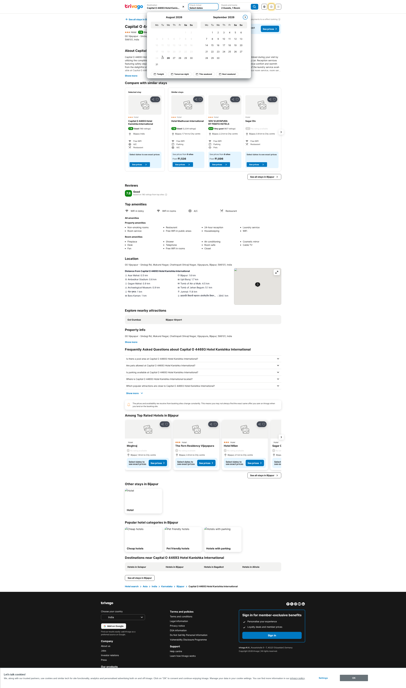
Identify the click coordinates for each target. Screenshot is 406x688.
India (154, 586)
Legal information (179, 621)
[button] (166, 6)
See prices (268, 29)
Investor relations (110, 655)
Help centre (176, 651)
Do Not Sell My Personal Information (188, 635)
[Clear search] (183, 7)
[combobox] (166, 7)
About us (105, 646)
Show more (131, 75)
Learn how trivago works (183, 656)
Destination (152, 5)
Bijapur (180, 586)
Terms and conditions (181, 616)
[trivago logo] (134, 6)
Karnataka (166, 586)
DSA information (178, 630)
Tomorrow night (181, 74)
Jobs (103, 650)
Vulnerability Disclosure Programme (188, 639)
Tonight (160, 74)
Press (104, 659)
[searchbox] (166, 8)
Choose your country (112, 611)
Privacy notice (177, 625)
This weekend (205, 74)
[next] (245, 17)
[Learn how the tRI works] (166, 194)
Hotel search (132, 586)
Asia (145, 586)
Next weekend (229, 74)
